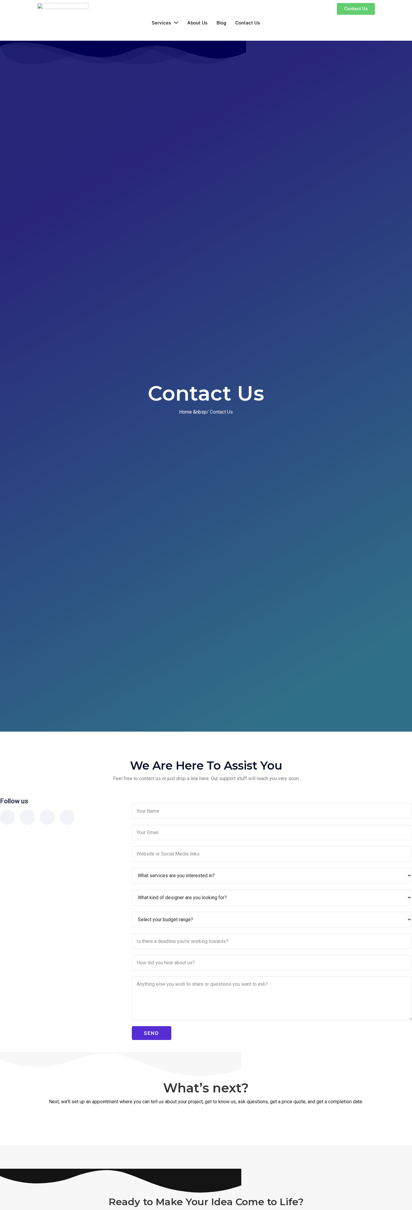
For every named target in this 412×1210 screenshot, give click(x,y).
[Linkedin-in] (67, 817)
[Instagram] (27, 817)
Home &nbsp (193, 412)
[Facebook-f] (7, 817)
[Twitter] (47, 817)
